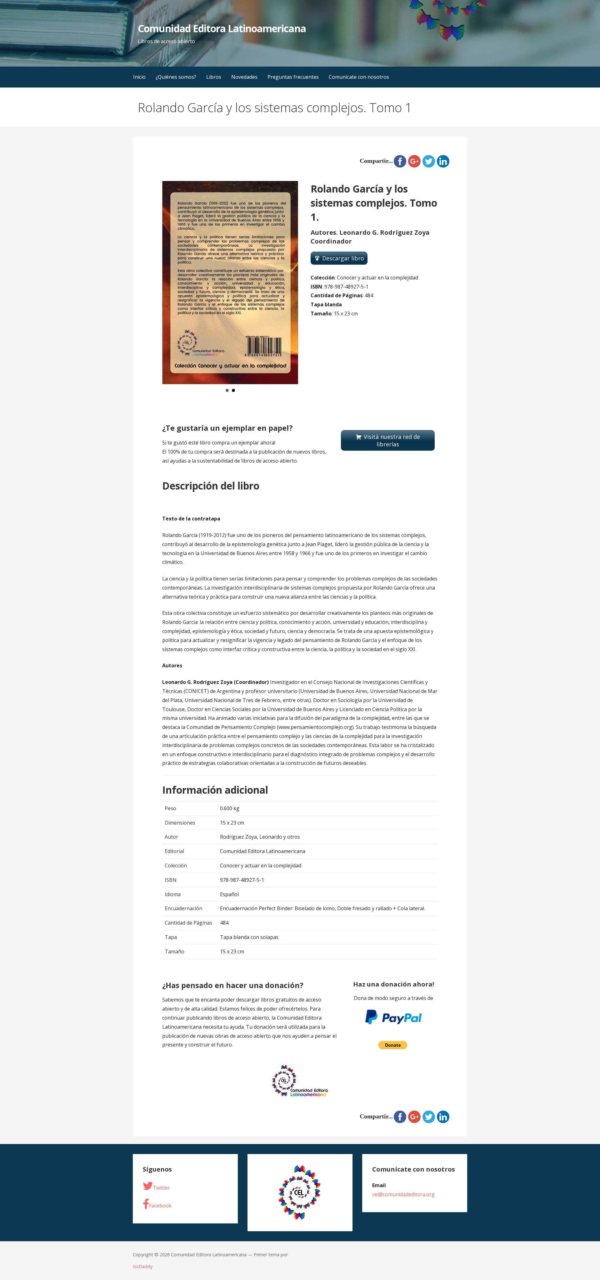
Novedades (244, 76)
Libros (213, 76)
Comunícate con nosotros (359, 76)
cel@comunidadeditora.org (403, 1194)
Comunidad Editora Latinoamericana (222, 28)
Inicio (139, 76)
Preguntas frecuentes (293, 76)
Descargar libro (343, 258)
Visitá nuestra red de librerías (392, 440)
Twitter (161, 1187)
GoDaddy (142, 1266)
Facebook (160, 1205)
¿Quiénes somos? (176, 76)
